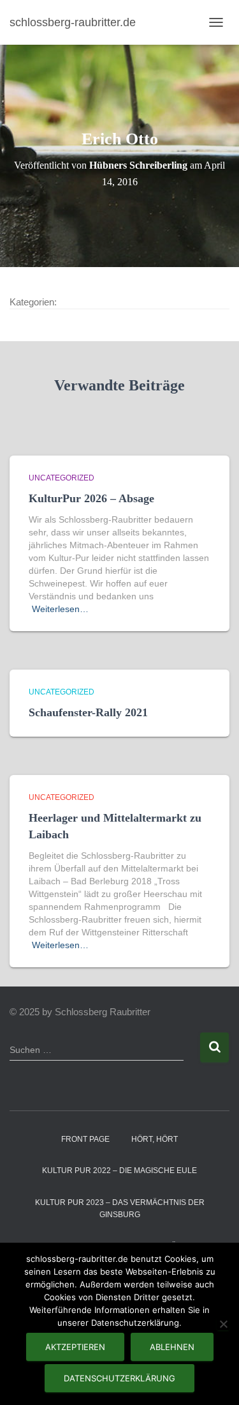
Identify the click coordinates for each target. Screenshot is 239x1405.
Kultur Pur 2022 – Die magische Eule (119, 1170)
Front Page (85, 1139)
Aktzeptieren (75, 1347)
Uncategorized (61, 477)
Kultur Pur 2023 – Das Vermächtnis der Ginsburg (120, 1208)
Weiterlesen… (60, 609)
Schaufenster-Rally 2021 (88, 712)
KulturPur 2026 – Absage (91, 498)
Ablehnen (172, 1347)
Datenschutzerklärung (119, 1378)
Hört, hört (154, 1139)
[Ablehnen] (223, 1323)
